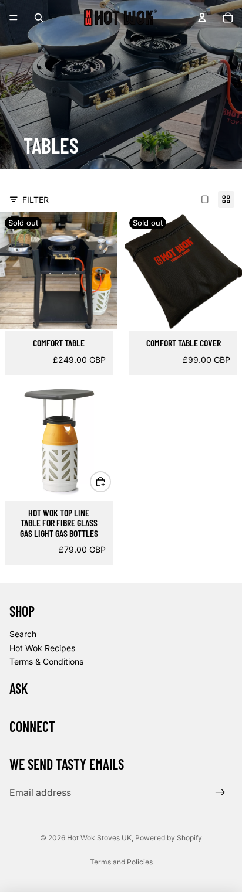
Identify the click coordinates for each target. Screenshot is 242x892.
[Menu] (13, 17)
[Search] (39, 17)
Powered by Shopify (168, 837)
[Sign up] (220, 792)
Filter (35, 200)
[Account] (202, 17)
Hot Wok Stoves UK (99, 837)
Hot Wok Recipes (42, 648)
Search (22, 634)
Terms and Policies (121, 861)
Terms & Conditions (46, 661)
